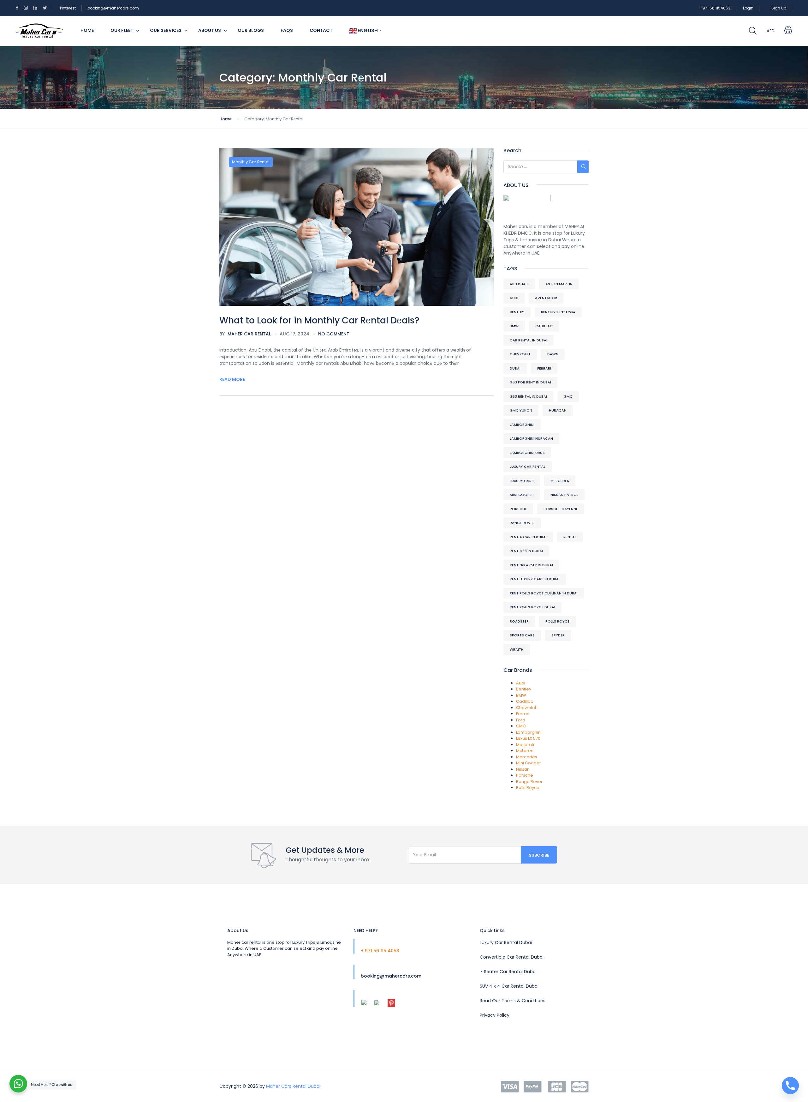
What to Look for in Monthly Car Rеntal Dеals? (319, 320)
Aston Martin (559, 283)
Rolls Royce (557, 621)
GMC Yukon (521, 410)
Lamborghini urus (527, 452)
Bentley (517, 312)
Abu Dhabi (519, 283)
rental (569, 536)
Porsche (518, 508)
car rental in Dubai (528, 340)
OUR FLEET (121, 30)
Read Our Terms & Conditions (512, 1000)
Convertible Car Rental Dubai (512, 957)
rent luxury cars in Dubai (535, 578)
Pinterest (68, 8)
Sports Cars (522, 635)
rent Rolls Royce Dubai (532, 607)
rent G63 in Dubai (526, 550)
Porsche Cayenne (561, 508)
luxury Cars (522, 480)
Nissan (523, 769)
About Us (209, 30)
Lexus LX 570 (528, 738)
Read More (232, 379)
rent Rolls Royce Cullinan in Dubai (544, 593)
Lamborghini (522, 424)
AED (771, 31)
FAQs (287, 30)
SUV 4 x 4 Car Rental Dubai (509, 986)
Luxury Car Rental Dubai (506, 942)
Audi (514, 297)
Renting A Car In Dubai (531, 565)
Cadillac (544, 325)
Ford (520, 720)
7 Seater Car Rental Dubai (508, 971)
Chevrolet (520, 354)
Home (87, 30)
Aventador (546, 297)
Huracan (558, 410)
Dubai (515, 368)
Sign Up (778, 8)
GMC (568, 396)
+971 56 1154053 (715, 8)
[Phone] (790, 1085)
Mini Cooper (522, 494)
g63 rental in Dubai (528, 396)
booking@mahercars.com (113, 8)
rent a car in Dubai (528, 536)
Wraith (517, 649)
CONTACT (321, 30)
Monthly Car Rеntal (251, 162)
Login (748, 8)
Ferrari (544, 368)
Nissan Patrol (564, 494)
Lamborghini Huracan (531, 438)
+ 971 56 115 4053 (380, 951)
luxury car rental (527, 466)
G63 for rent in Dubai (530, 382)
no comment (333, 334)
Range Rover (522, 522)
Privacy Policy (494, 1015)
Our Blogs (251, 30)
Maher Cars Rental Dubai (293, 1086)
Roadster (519, 621)
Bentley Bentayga (558, 312)
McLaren (524, 751)
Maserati (525, 745)
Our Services (165, 30)
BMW (514, 325)
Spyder (558, 635)
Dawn (552, 354)
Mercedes (559, 480)
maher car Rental (245, 334)
